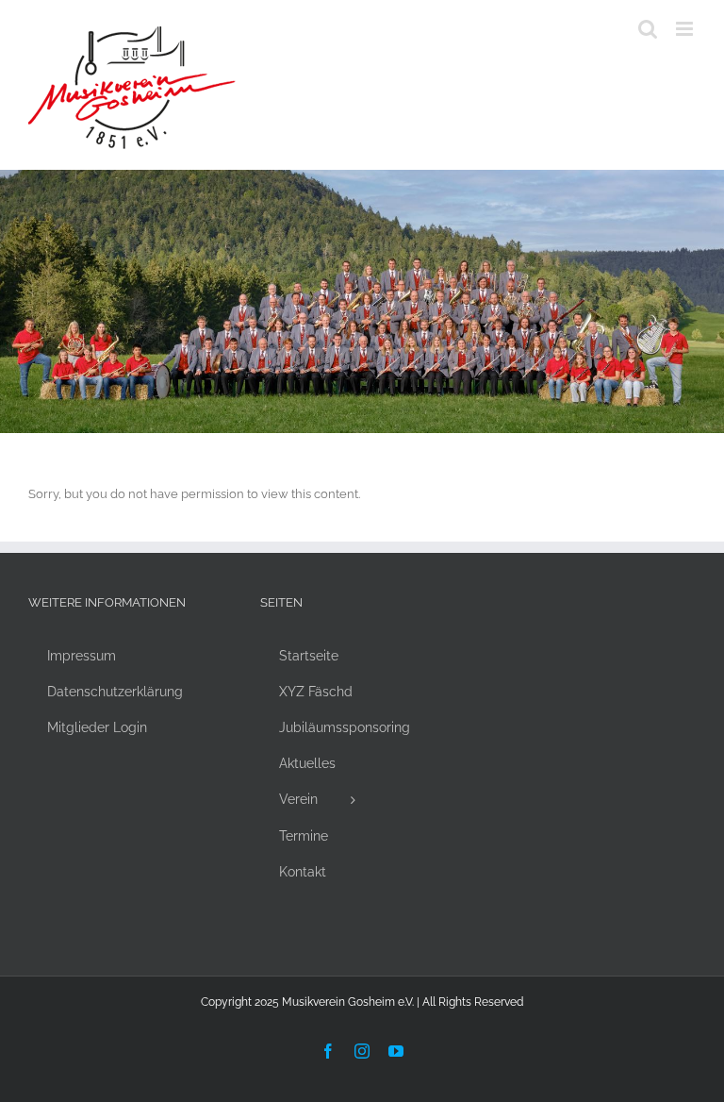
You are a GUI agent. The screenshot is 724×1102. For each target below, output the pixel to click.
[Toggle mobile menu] (686, 29)
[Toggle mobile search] (647, 29)
